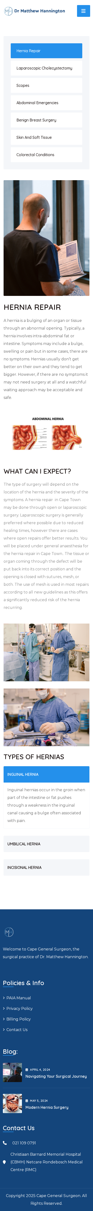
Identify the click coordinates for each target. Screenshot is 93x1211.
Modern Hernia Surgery (47, 1107)
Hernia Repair (28, 50)
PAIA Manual (18, 998)
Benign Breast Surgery (36, 120)
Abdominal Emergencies (37, 102)
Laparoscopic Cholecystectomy (44, 68)
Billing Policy (18, 1019)
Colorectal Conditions (35, 154)
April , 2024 (40, 1069)
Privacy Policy (19, 1008)
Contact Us (16, 1029)
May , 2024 (39, 1101)
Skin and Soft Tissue (34, 137)
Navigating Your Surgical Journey (56, 1076)
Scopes (22, 85)
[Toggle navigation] (83, 11)
